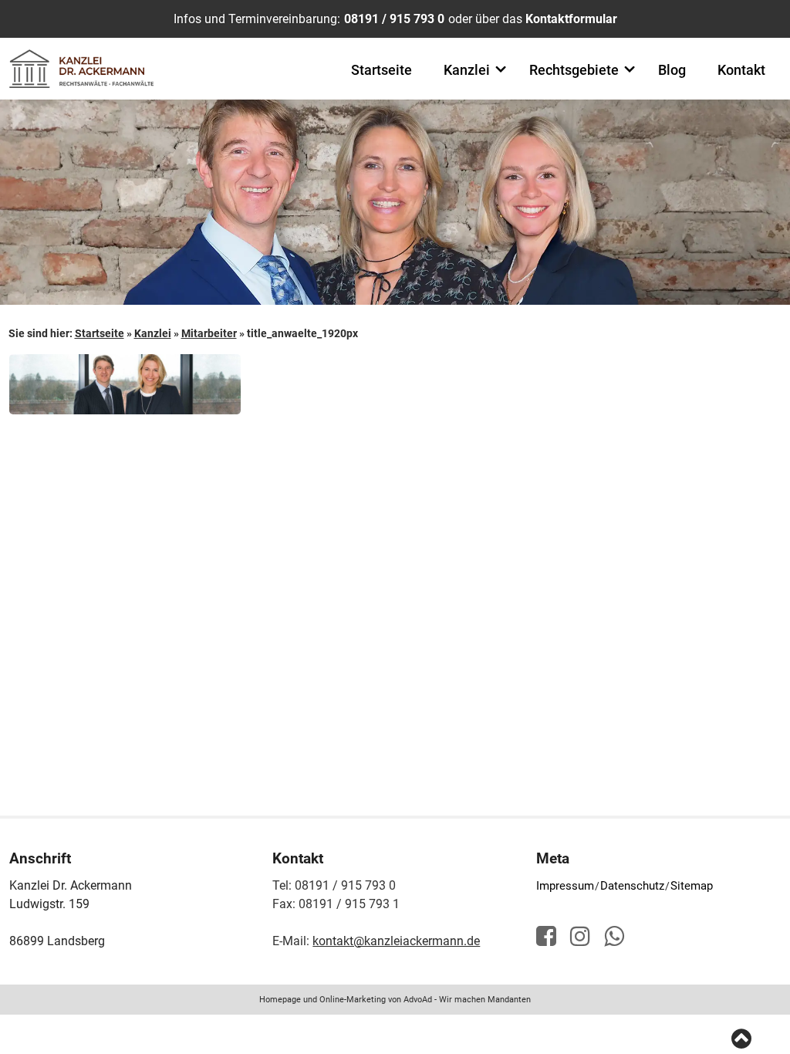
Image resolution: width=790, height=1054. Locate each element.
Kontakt (741, 70)
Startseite (381, 70)
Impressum (565, 886)
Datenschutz (632, 886)
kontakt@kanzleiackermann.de (396, 941)
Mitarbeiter (209, 333)
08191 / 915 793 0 (394, 19)
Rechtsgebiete (574, 70)
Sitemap (691, 886)
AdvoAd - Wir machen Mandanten (467, 1000)
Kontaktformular (571, 19)
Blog (672, 70)
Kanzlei (467, 70)
